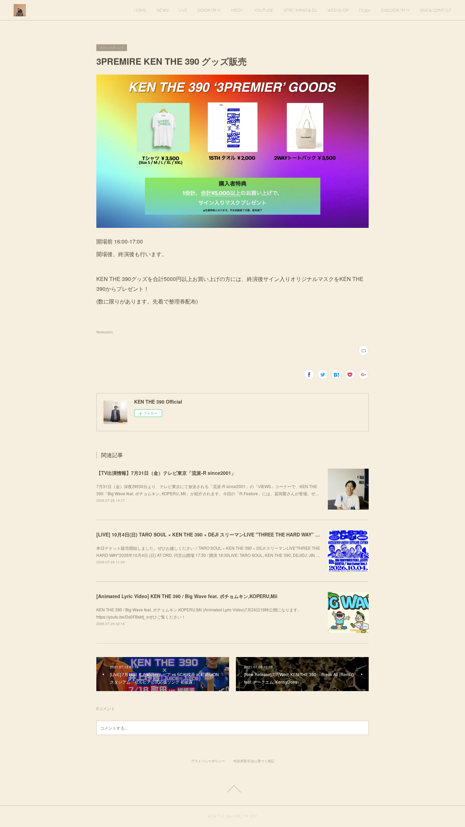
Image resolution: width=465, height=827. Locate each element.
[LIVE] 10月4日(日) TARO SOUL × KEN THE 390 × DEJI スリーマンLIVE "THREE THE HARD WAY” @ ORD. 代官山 (222, 534)
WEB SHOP (338, 10)
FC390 (365, 10)
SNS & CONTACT (435, 10)
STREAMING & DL (300, 10)
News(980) (104, 332)
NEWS (163, 10)
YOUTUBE (263, 10)
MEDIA (237, 10)
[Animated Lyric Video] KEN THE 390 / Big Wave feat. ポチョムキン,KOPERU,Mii (186, 596)
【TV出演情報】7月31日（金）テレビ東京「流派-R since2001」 (166, 472)
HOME (140, 10)
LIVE (183, 10)
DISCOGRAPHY (395, 10)
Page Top (232, 789)
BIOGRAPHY (209, 10)
